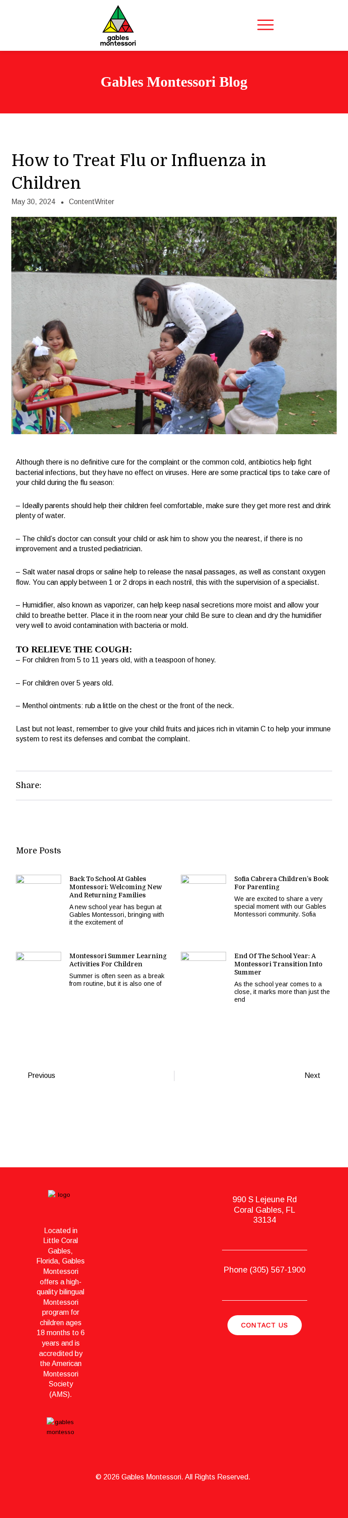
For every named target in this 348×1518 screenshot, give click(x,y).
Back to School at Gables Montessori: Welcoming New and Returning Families (115, 887)
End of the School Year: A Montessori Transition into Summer (278, 964)
